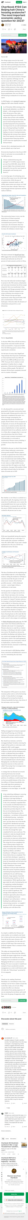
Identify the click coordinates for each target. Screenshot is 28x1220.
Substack (6, 1216)
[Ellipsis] (26, 1038)
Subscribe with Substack (15, 1200)
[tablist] (8, 1023)
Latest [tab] (7, 1138)
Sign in (24, 2)
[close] (23, 1169)
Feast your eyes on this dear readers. (8, 1149)
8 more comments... (6, 1131)
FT (6, 57)
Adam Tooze (8, 24)
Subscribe (19, 2)
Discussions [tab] (13, 1138)
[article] (14, 1148)
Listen (24, 25)
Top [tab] (3, 1138)
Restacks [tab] (11, 1023)
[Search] (25, 1138)
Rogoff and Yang (19, 255)
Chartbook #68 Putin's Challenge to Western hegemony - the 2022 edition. (8, 1159)
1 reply (8, 1108)
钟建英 (6, 1113)
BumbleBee (8, 1038)
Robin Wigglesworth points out (12, 622)
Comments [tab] (5, 1023)
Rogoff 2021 (9, 338)
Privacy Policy (19, 1206)
